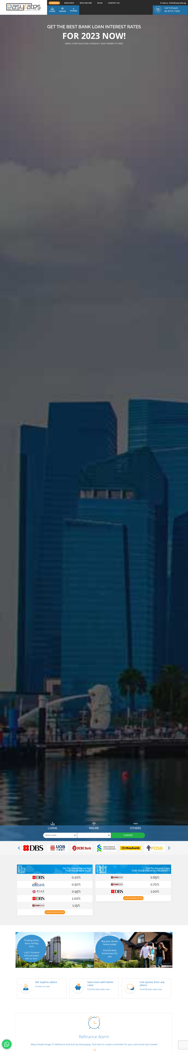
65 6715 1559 (172, 11)
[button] (19, 848)
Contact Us (113, 3)
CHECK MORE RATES (55, 912)
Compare (54, 3)
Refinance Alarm (94, 1036)
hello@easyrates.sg (177, 3)
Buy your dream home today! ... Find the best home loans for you (109, 949)
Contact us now (42, 986)
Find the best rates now (98, 989)
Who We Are (86, 3)
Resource (69, 3)
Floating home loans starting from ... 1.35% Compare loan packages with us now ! (31, 949)
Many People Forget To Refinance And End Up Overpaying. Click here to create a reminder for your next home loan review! (94, 1044)
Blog (99, 3)
